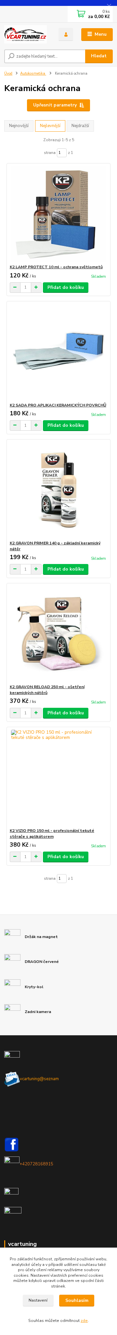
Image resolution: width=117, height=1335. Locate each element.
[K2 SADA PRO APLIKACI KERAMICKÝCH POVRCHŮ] (59, 352)
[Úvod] (26, 34)
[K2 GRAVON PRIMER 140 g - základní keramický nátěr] (59, 489)
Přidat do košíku (65, 287)
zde (84, 1320)
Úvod (8, 73)
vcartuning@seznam (39, 1079)
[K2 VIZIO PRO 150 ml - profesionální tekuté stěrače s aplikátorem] (59, 777)
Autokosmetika (33, 73)
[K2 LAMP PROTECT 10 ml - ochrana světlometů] (59, 213)
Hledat (99, 56)
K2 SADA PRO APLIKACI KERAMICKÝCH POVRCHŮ (58, 405)
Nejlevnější (50, 126)
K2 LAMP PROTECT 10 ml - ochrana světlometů (56, 267)
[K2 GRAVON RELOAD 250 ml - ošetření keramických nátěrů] (59, 633)
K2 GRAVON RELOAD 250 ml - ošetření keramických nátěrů (47, 689)
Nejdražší (80, 126)
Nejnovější (19, 126)
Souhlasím (76, 1300)
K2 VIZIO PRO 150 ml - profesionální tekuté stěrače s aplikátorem (52, 833)
